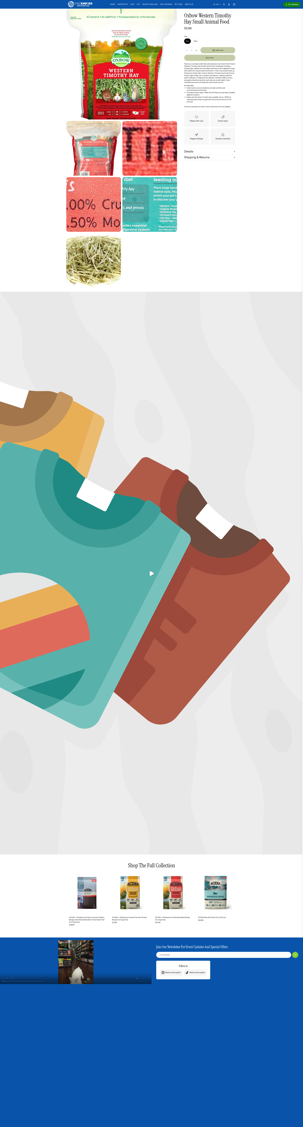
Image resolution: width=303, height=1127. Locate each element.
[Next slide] (104, 892)
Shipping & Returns (196, 157)
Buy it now (210, 58)
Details (188, 151)
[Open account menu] (229, 4)
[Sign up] (295, 955)
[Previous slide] (69, 892)
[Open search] (224, 4)
